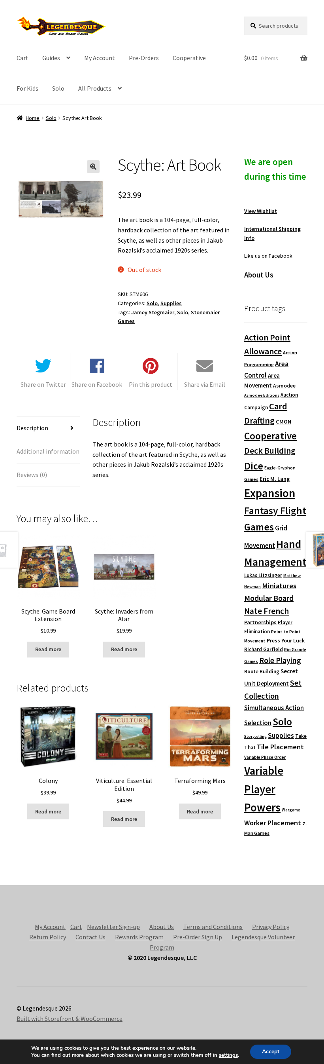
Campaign (256, 407)
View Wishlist (260, 211)
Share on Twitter (43, 384)
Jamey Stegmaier (152, 312)
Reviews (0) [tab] (32, 475)
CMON (283, 421)
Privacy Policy (270, 927)
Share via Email (204, 384)
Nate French (266, 611)
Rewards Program (139, 937)
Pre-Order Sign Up (197, 937)
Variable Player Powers (263, 789)
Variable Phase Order (265, 757)
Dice (253, 465)
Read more (48, 649)
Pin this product (150, 384)
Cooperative (189, 58)
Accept (270, 1051)
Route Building (261, 671)
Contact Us (90, 937)
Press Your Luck (286, 640)
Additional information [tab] (48, 451)
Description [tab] (32, 428)
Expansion (269, 493)
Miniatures (279, 585)
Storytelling (255, 736)
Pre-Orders (144, 58)
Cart (22, 58)
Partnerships (260, 622)
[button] (93, 166)
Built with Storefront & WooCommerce (69, 1018)
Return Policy (47, 937)
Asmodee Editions (261, 395)
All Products (94, 88)
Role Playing (280, 660)
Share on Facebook (97, 384)
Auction (289, 394)
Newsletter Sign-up (113, 927)
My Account (99, 58)
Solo (58, 88)
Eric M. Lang (275, 479)
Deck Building (270, 450)
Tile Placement (280, 746)
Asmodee (284, 385)
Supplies (171, 303)
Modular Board (269, 598)
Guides (51, 58)
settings (228, 1055)
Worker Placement (272, 822)
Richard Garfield (263, 649)
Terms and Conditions (213, 927)
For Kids (27, 88)
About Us (161, 927)
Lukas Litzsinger (263, 575)
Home (33, 118)
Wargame (291, 810)
